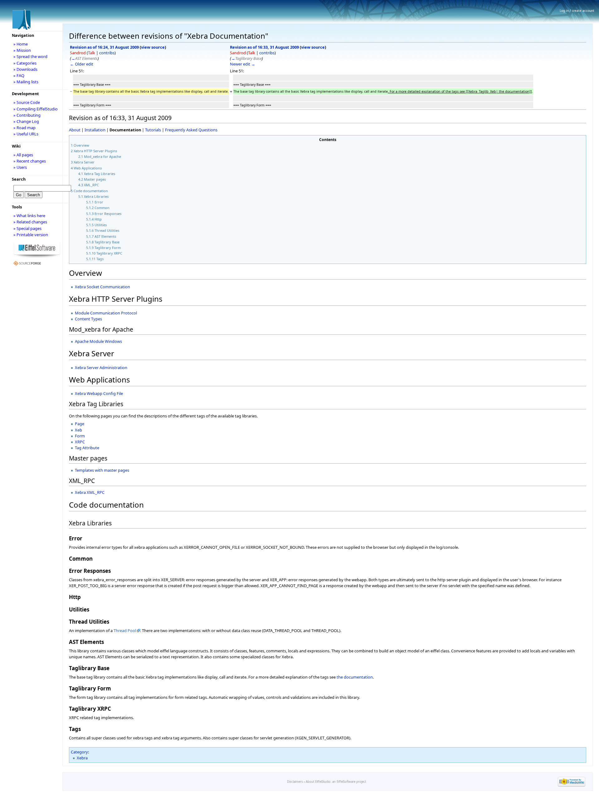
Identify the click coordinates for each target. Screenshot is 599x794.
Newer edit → (242, 64)
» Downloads (25, 69)
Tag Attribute (87, 448)
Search (19, 179)
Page (79, 423)
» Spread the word (30, 56)
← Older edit (81, 64)
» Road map (24, 127)
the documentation (355, 677)
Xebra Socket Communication (102, 287)
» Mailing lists (25, 82)
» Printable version (30, 234)
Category (79, 752)
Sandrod (78, 53)
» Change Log (26, 121)
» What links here (29, 215)
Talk (91, 53)
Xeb (78, 430)
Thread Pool (125, 630)
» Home (20, 44)
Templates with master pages (102, 470)
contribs (106, 53)
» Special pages (27, 228)
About (74, 130)
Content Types (88, 319)
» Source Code (26, 102)
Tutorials (153, 130)
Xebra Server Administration (101, 367)
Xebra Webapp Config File (99, 393)
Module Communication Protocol (106, 313)
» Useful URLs (25, 134)
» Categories (25, 63)
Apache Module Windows (98, 341)
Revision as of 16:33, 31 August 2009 (264, 47)
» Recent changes (29, 161)
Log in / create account (577, 10)
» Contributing (27, 115)
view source (153, 47)
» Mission (22, 50)
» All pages (23, 155)
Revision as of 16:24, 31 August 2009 (104, 47)
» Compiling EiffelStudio (35, 109)
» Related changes (30, 222)
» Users (20, 167)
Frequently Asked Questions (191, 130)
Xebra (82, 758)
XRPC (80, 442)
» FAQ (18, 75)
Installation (95, 130)
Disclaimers (295, 782)
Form (80, 436)
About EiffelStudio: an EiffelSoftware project (336, 782)
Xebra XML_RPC (90, 492)
